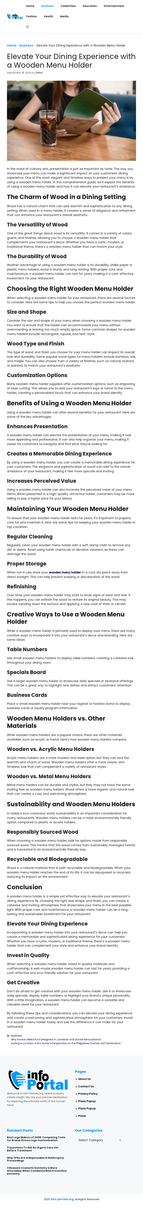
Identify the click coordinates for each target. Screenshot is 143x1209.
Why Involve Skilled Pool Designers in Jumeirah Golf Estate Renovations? (56, 1039)
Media (64, 16)
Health (48, 16)
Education (90, 6)
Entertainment (114, 6)
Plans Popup (87, 1101)
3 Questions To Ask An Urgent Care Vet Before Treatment (32, 1149)
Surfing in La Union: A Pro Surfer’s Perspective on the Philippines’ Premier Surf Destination (66, 1043)
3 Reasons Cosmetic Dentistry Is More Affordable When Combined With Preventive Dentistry (37, 1171)
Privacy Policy (87, 1094)
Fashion (31, 16)
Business (47, 6)
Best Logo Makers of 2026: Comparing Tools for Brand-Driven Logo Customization (36, 1139)
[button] (27, 27)
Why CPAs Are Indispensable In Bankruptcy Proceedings (35, 1159)
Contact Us (86, 1086)
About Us (84, 1079)
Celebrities (68, 6)
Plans (82, 1116)
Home (30, 6)
